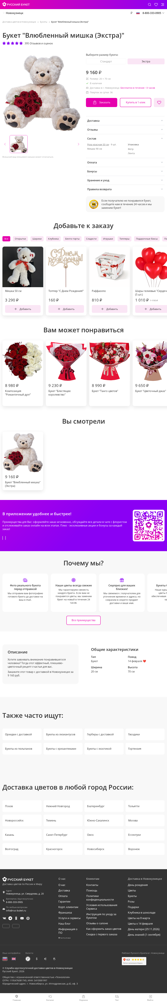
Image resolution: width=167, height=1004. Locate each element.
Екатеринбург (96, 806)
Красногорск (54, 849)
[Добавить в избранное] (159, 102)
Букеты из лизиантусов (60, 734)
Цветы (132, 890)
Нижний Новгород (58, 806)
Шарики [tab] (37, 238)
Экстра (146, 61)
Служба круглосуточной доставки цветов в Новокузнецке (39, 968)
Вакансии (64, 938)
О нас (61, 885)
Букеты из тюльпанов (18, 748)
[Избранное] (156, 4)
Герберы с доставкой (100, 734)
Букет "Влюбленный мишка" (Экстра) (22, 481)
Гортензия (134, 748)
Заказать (104, 102)
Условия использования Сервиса (101, 906)
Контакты (92, 885)
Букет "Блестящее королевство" (59, 389)
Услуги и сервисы (69, 918)
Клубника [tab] (53, 238)
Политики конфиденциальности (100, 897)
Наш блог (64, 923)
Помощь (91, 890)
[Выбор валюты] (131, 13)
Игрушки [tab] (108, 238)
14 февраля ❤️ (137, 661)
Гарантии (64, 901)
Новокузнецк (14, 13)
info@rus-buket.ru (16, 910)
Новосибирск (95, 849)
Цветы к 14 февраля (140, 923)
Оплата (63, 896)
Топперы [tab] (124, 238)
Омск (90, 835)
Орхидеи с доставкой (18, 734)
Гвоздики (134, 734)
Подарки (133, 907)
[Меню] (163, 4)
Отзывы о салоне (97, 923)
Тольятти (133, 806)
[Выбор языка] (138, 13)
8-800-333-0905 (14, 902)
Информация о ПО (67, 930)
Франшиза (65, 912)
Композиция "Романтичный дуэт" (18, 389)
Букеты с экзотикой (99, 748)
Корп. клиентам (68, 907)
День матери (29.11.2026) (143, 929)
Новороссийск (14, 820)
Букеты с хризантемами (61, 748)
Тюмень (51, 820)
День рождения (138, 885)
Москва (133, 820)
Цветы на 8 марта (139, 918)
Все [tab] (6, 238)
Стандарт (106, 61)
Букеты (132, 896)
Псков (9, 806)
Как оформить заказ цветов (103, 929)
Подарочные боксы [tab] (147, 238)
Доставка (64, 890)
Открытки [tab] (20, 238)
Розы (131, 901)
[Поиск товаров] (150, 4)
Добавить (25, 309)
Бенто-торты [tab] (72, 238)
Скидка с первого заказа (101, 934)
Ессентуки (134, 835)
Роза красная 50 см (98, 144)
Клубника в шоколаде (141, 912)
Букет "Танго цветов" (105, 388)
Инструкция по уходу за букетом (101, 916)
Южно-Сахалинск (98, 820)
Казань (9, 835)
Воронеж (134, 849)
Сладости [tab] (91, 238)
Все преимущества (83, 620)
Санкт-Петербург (57, 835)
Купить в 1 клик (135, 102)
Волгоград (11, 849)
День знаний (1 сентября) (144, 934)
